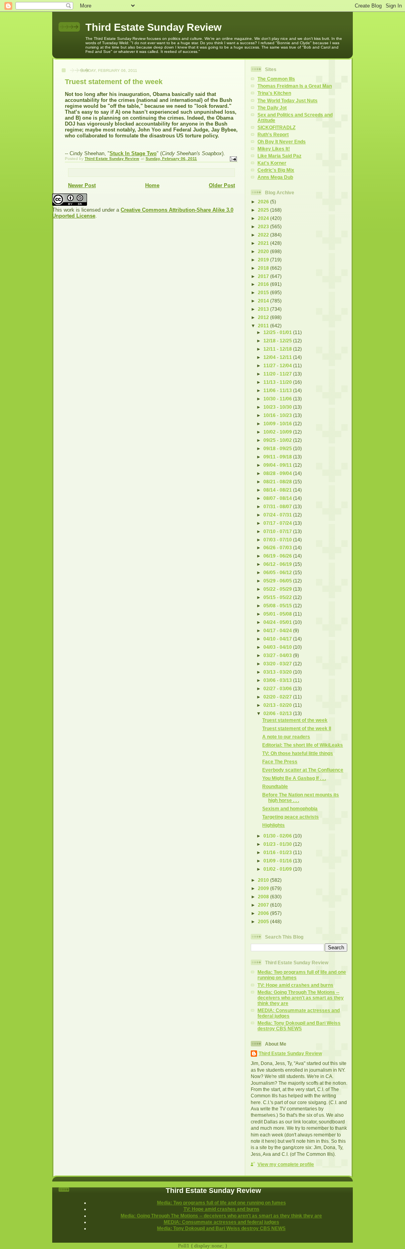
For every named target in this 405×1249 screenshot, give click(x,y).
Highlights (273, 825)
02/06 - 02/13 (278, 713)
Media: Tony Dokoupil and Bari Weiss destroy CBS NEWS (299, 1025)
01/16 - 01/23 (278, 852)
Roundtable (275, 786)
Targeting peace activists (290, 816)
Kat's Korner (271, 162)
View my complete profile (285, 1164)
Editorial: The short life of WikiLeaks (302, 745)
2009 (264, 888)
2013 (264, 309)
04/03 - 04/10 (278, 647)
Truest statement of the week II (296, 728)
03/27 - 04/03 (278, 655)
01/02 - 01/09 (278, 868)
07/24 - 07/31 (278, 514)
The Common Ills (276, 78)
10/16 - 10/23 (278, 415)
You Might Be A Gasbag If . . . (294, 778)
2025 (264, 209)
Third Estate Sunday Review (153, 27)
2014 (264, 300)
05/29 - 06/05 (278, 580)
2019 (264, 259)
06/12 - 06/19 (278, 564)
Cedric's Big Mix (275, 170)
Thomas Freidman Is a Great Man (294, 85)
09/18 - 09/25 (278, 448)
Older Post (222, 185)
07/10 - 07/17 (278, 531)
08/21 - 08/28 (278, 481)
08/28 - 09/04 (278, 473)
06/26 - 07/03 (278, 547)
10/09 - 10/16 (278, 423)
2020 (264, 251)
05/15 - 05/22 (278, 597)
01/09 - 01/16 (278, 860)
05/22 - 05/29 (278, 589)
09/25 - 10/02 (278, 440)
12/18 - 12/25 (278, 340)
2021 (264, 243)
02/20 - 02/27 (278, 696)
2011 (264, 325)
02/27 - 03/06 (278, 688)
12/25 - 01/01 (278, 332)
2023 (264, 226)
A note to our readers (286, 736)
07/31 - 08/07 (278, 506)
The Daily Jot (272, 107)
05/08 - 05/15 (278, 605)
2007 (264, 904)
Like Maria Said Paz (279, 155)
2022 (264, 234)
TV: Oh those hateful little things (297, 753)
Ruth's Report (273, 134)
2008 (264, 896)
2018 (264, 267)
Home (152, 185)
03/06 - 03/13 (278, 680)
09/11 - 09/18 (278, 456)
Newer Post (82, 185)
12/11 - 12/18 (278, 348)
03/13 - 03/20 (278, 671)
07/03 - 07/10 (278, 539)
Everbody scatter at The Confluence (302, 769)
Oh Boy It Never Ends (281, 141)
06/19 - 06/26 (278, 555)
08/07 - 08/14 (278, 498)
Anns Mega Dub (275, 177)
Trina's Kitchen (274, 93)
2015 (264, 292)
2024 (264, 218)
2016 (264, 284)
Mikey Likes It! (273, 148)
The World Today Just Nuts (287, 100)
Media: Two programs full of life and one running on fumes (221, 1202)
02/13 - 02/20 (278, 705)
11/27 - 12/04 (278, 365)
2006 (264, 913)
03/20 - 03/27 (278, 663)
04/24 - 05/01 (278, 622)
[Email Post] (233, 158)
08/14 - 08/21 (278, 489)
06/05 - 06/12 (278, 572)
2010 (264, 880)
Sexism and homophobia (290, 808)
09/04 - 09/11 (278, 465)
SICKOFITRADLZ (276, 127)
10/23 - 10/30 (278, 406)
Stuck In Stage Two (133, 153)
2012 (264, 317)
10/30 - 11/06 (278, 398)
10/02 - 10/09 (278, 431)
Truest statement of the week (294, 720)
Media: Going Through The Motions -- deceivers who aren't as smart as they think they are (300, 998)
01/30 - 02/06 (278, 835)
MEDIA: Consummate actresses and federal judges (221, 1222)
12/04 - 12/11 (278, 357)
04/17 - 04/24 (278, 630)
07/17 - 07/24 (278, 523)
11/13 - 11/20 (278, 382)
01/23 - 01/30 (278, 844)
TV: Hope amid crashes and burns (295, 985)
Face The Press (279, 761)
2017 (264, 276)
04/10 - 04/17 (278, 638)
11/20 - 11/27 (278, 373)
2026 (264, 201)
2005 (264, 921)
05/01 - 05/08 (278, 613)
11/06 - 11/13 (278, 390)
